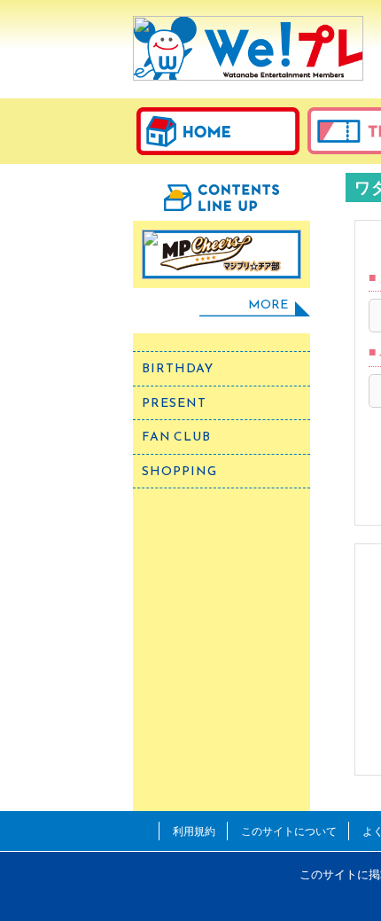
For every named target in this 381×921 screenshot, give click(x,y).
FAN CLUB (176, 436)
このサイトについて (289, 831)
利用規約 (194, 831)
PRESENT (174, 403)
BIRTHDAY (178, 368)
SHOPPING (179, 471)
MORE (268, 304)
